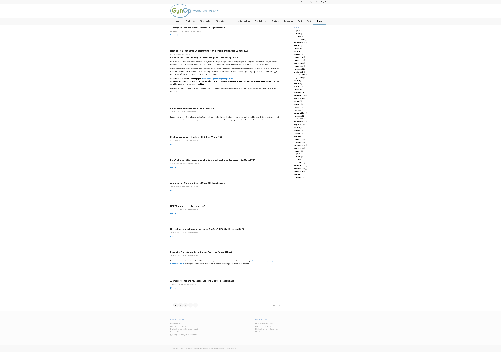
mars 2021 (297, 110)
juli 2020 (297, 127)
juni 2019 (297, 151)
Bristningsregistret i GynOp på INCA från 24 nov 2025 (196, 137)
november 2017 (299, 177)
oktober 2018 (298, 171)
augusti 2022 (298, 78)
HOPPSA (183, 209)
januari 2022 (298, 89)
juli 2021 (297, 101)
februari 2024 (298, 57)
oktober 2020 (298, 119)
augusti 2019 (298, 148)
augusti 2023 (298, 63)
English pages (326, 2)
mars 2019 (297, 160)
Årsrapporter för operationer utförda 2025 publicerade (197, 27)
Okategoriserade (190, 31)
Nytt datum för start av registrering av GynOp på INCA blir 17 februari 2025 (207, 229)
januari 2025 (298, 48)
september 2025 (299, 42)
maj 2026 (297, 31)
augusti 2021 (298, 98)
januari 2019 (298, 163)
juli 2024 (297, 51)
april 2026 (297, 34)
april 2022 (297, 84)
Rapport (198, 31)
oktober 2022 (298, 72)
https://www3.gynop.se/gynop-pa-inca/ (217, 79)
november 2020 (299, 116)
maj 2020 (297, 133)
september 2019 (299, 145)
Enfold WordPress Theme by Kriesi (225, 348)
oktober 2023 (298, 60)
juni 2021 (297, 104)
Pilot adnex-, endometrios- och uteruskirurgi (192, 108)
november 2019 (299, 142)
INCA (182, 31)
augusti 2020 (298, 125)
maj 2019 (297, 154)
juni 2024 (297, 54)
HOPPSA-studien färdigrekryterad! (187, 206)
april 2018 (297, 174)
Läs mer (173, 35)
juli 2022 (297, 81)
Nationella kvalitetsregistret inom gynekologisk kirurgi (196, 348)
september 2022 (299, 75)
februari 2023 (298, 66)
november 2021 (299, 92)
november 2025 (299, 40)
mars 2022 (297, 86)
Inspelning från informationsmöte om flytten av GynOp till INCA (201, 252)
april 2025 (297, 45)
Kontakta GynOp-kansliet (309, 2)
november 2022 (299, 69)
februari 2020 (298, 139)
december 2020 (299, 113)
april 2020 (297, 136)
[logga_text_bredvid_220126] (194, 11)
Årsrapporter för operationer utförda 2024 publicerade (197, 183)
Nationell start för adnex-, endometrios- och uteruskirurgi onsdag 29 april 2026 (209, 51)
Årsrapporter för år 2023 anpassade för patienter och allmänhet (202, 281)
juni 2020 (297, 130)
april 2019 (297, 157)
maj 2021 (297, 107)
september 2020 (299, 122)
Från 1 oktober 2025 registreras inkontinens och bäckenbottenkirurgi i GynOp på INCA (212, 160)
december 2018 (299, 165)
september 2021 (299, 95)
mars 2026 (297, 37)
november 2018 (299, 168)
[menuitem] (309, 2)
